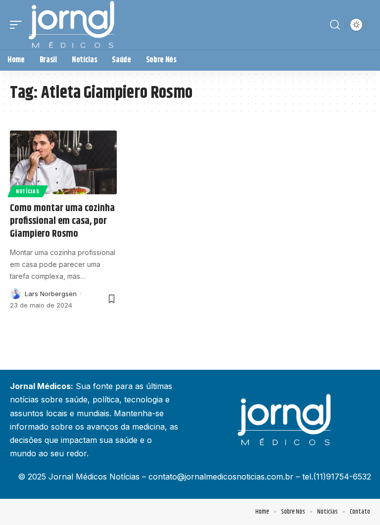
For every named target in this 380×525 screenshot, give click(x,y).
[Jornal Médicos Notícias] (72, 24)
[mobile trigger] (18, 24)
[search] (335, 24)
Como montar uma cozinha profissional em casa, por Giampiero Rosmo (62, 221)
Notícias (28, 191)
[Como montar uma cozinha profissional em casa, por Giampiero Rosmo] (63, 163)
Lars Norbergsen (51, 294)
